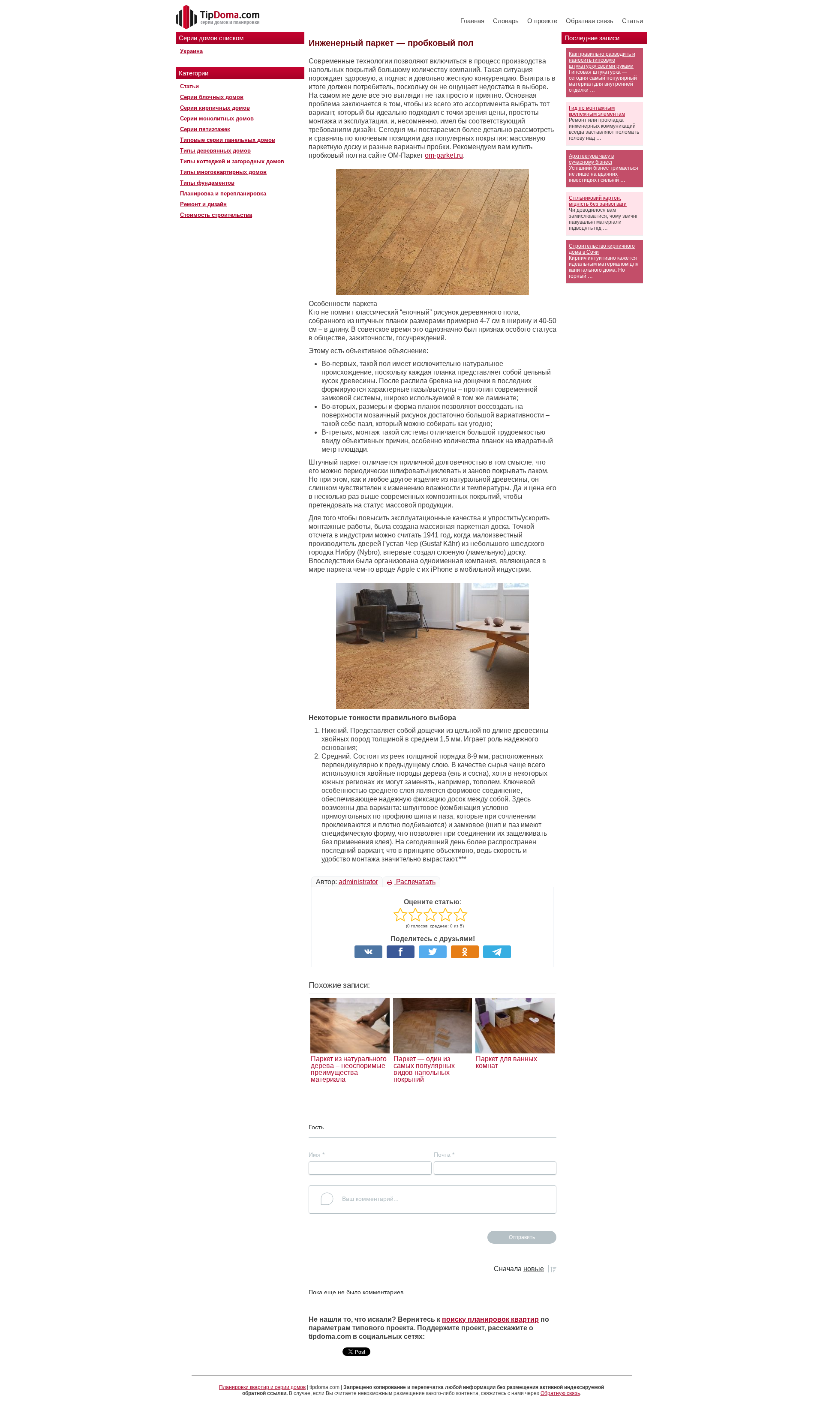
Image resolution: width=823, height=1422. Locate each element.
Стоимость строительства (216, 215)
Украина (191, 51)
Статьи (632, 20)
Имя (316, 1154)
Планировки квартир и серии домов (262, 1387)
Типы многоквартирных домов (223, 172)
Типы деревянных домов (215, 150)
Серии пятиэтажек (205, 129)
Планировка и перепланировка (223, 193)
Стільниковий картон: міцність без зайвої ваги (598, 201)
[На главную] (218, 17)
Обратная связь (589, 20)
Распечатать (415, 881)
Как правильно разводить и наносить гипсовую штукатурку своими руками (602, 60)
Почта (444, 1154)
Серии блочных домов (211, 97)
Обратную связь (560, 1393)
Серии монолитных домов (217, 118)
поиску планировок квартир (490, 1319)
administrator (358, 881)
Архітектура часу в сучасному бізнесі (591, 159)
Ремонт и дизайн (203, 204)
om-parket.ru (444, 155)
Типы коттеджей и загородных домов (232, 161)
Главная (472, 20)
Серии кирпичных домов (215, 108)
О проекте (542, 20)
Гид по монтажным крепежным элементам (597, 111)
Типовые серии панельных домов (227, 140)
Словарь (506, 20)
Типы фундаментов (207, 183)
